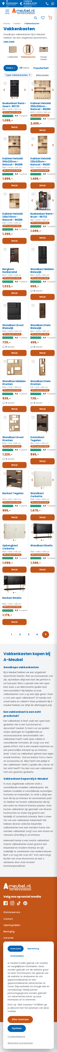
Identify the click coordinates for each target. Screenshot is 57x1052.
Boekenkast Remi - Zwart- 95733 (14, 105)
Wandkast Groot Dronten (13, 439)
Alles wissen (42, 75)
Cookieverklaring (16, 1036)
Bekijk (14, 127)
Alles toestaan (20, 1019)
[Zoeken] (35, 17)
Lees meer (9, 41)
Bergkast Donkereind (9, 270)
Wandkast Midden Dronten (14, 383)
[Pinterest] (25, 903)
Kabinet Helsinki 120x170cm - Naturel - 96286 (12, 216)
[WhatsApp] (52, 3)
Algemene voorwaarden (20, 1043)
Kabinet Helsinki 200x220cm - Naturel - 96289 (40, 106)
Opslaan (17, 1028)
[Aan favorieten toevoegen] (5, 83)
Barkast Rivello (11, 598)
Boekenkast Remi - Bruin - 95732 (42, 215)
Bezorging (9, 931)
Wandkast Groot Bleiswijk (13, 326)
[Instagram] (12, 903)
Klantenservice (11, 912)
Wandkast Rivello (41, 545)
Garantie (8, 937)
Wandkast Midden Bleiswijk (42, 270)
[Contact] (47, 3)
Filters (10, 67)
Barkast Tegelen (12, 493)
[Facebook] (5, 903)
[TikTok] (19, 903)
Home (6, 23)
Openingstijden (11, 925)
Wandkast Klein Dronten (40, 383)
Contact (8, 918)
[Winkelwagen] (50, 17)
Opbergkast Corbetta (10, 547)
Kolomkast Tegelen (37, 439)
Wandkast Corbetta (37, 495)
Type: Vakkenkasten (18, 75)
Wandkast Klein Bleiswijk (40, 326)
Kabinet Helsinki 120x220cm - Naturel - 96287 (40, 161)
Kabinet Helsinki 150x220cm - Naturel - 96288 (12, 161)
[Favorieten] (42, 17)
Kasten (17, 23)
